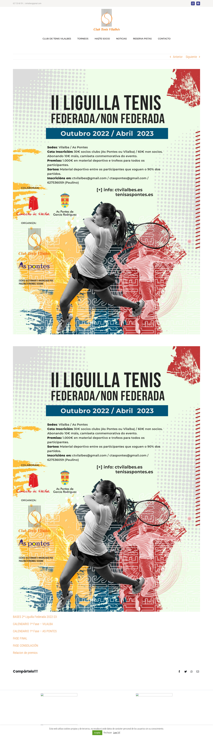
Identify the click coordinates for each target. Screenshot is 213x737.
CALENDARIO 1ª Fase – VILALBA (33, 624)
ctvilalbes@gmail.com (33, 3)
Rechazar (108, 732)
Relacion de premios (25, 653)
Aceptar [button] (97, 733)
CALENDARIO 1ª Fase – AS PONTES (35, 631)
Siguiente (191, 57)
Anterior (178, 57)
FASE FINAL (20, 638)
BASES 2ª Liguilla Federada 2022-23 (35, 617)
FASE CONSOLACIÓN (25, 645)
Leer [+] (116, 732)
